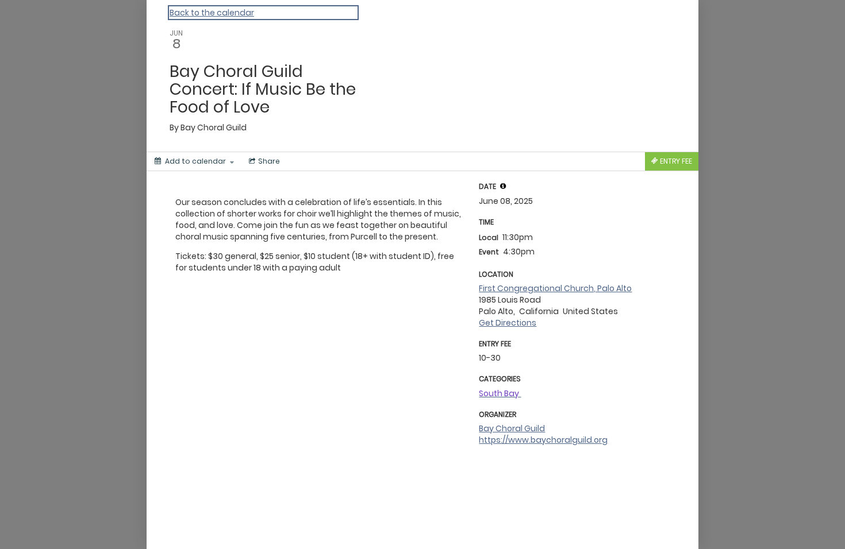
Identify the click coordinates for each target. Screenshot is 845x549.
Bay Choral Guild (512, 428)
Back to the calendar (212, 12)
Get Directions (507, 322)
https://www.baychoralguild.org (543, 440)
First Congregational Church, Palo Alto (555, 288)
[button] (503, 186)
